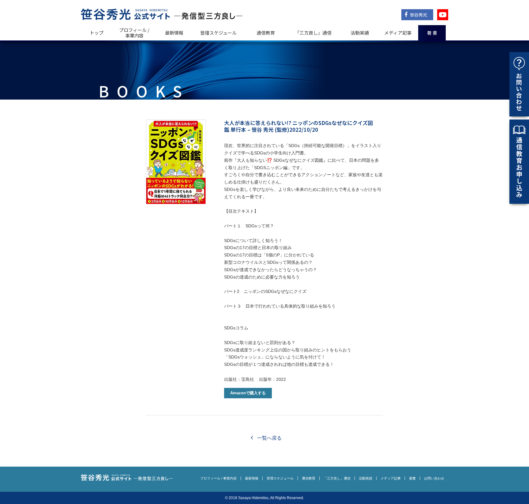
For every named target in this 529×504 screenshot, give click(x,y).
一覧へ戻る (269, 438)
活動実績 (360, 32)
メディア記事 (397, 32)
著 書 (432, 32)
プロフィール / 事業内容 (134, 33)
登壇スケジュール (218, 32)
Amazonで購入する (248, 393)
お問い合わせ (434, 478)
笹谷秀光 (418, 15)
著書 (412, 478)
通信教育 (266, 32)
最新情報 (174, 32)
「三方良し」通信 (337, 478)
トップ (96, 32)
